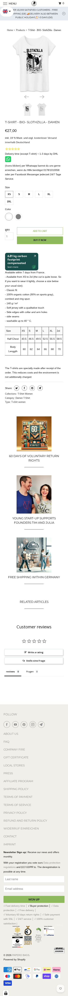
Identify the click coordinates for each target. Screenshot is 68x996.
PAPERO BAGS (20, 955)
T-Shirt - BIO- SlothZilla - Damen (32, 122)
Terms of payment (17, 797)
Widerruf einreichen (21, 828)
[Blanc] (34, 64)
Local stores (14, 765)
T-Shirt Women (25, 393)
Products (20, 30)
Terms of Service (17, 805)
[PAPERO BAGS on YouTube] (16, 724)
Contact (10, 836)
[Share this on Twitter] (16, 388)
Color (8, 209)
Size (7, 187)
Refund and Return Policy (25, 820)
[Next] (42, 96)
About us (10, 733)
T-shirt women (18, 402)
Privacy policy (15, 812)
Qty (7, 230)
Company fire (14, 749)
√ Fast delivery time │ (15, 905)
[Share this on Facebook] (24, 388)
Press (8, 773)
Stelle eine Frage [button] (35, 660)
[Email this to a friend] (40, 388)
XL (48, 194)
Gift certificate (16, 757)
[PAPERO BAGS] (34, 3)
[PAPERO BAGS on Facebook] (7, 724)
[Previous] (26, 96)
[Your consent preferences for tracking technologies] (6, 993)
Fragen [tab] (30, 671)
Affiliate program (18, 781)
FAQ (6, 741)
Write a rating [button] (35, 652)
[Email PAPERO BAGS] (42, 724)
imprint (9, 844)
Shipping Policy (15, 789)
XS (9, 194)
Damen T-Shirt (23, 398)
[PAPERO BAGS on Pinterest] (25, 724)
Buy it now (39, 240)
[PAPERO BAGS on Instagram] (33, 724)
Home (10, 30)
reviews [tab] (10, 671)
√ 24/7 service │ (25, 919)
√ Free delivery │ (26, 910)
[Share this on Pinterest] (32, 388)
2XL (9, 201)
